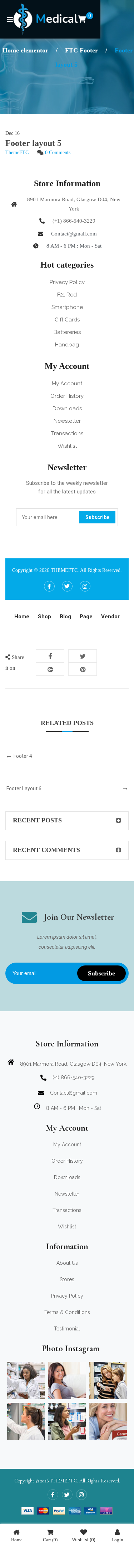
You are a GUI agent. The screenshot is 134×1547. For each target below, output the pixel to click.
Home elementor (25, 50)
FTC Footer (81, 50)
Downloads (67, 408)
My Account (67, 383)
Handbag (67, 344)
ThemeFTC (17, 152)
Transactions (67, 433)
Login (117, 1539)
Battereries (67, 332)
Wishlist (67, 446)
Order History (67, 396)
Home (17, 1539)
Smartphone (67, 307)
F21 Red (67, 294)
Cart (50, 1539)
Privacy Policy (67, 282)
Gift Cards (67, 319)
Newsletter (67, 421)
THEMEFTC (64, 570)
